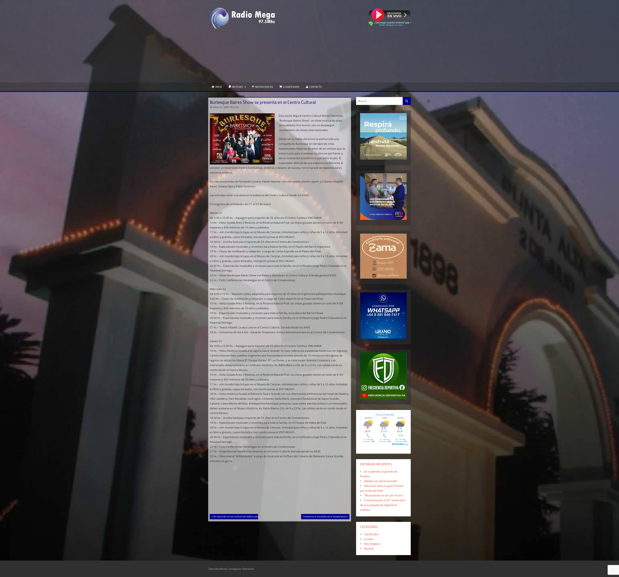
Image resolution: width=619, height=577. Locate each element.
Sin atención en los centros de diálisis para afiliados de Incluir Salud (250, 516)
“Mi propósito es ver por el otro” (384, 495)
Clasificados (371, 534)
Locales (368, 539)
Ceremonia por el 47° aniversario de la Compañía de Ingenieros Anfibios (382, 505)
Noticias (369, 548)
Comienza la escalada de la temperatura (325, 516)
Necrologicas (372, 544)
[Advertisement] (309, 55)
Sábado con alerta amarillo (380, 481)
